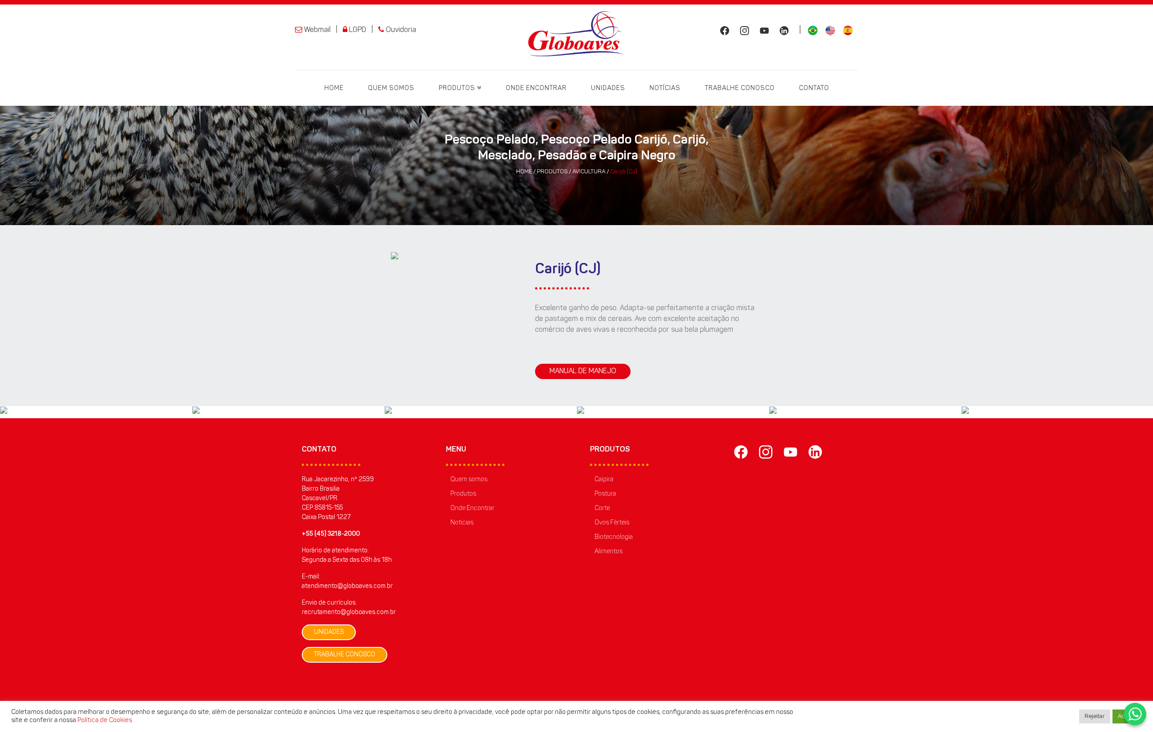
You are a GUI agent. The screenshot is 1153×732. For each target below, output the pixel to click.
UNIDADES (608, 88)
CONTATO (814, 88)
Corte (602, 509)
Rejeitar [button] (1095, 716)
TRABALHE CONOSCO (740, 88)
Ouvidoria (400, 30)
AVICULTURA (589, 172)
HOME (334, 88)
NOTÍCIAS (665, 88)
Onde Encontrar (472, 509)
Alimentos (608, 552)
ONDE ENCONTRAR (536, 88)
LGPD (356, 30)
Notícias (461, 523)
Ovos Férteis (612, 523)
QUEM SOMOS (391, 88)
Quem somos (468, 480)
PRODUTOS (458, 88)
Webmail (316, 30)
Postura (605, 494)
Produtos (463, 494)
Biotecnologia (614, 537)
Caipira (604, 480)
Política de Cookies (104, 720)
